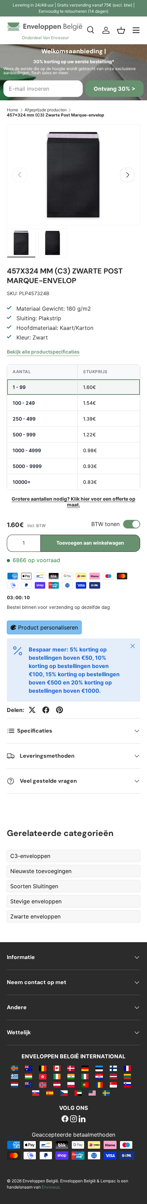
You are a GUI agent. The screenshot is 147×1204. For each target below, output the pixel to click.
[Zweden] (106, 1092)
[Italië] (85, 1076)
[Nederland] (14, 1084)
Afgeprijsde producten (46, 109)
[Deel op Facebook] (46, 710)
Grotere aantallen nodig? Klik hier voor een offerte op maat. (73, 502)
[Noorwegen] (42, 1084)
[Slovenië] (127, 1084)
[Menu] (136, 30)
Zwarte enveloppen (35, 916)
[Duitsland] (85, 1067)
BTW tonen (105, 524)
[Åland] (14, 1067)
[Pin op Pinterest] (59, 710)
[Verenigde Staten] (92, 1092)
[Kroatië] (99, 1076)
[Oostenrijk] (57, 1084)
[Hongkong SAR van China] (42, 1076)
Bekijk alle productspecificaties (43, 352)
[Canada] (57, 1067)
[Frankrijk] (127, 1067)
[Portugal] (85, 1084)
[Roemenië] (99, 1084)
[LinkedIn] (82, 1119)
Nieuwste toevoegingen (40, 871)
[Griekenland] (14, 1076)
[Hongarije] (28, 1076)
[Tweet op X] (32, 710)
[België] (42, 1067)
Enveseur (50, 1187)
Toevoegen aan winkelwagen (90, 543)
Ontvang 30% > (114, 88)
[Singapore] (113, 1084)
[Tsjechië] (63, 1092)
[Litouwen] (127, 1076)
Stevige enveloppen (36, 901)
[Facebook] (65, 1119)
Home (12, 109)
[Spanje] (49, 1092)
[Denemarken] (71, 1067)
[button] (121, 30)
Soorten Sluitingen (34, 886)
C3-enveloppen (30, 855)
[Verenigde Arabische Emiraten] (78, 1092)
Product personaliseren (48, 627)
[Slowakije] (35, 1092)
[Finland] (113, 1067)
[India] (71, 1076)
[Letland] (113, 1076)
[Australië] (28, 1067)
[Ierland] (57, 1076)
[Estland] (99, 1067)
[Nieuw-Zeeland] (28, 1084)
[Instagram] (73, 1119)
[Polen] (71, 1084)
